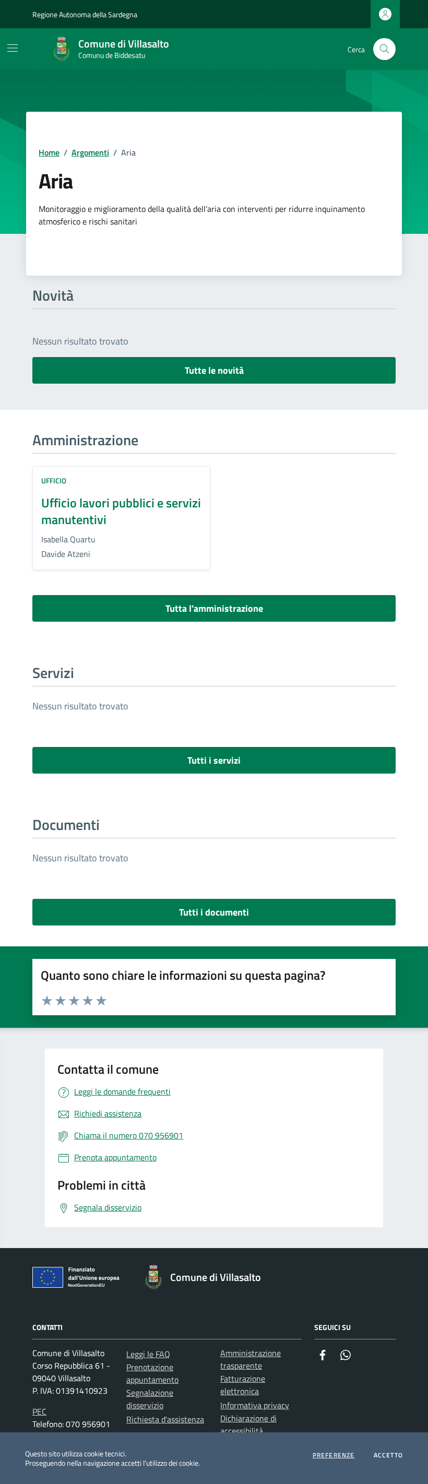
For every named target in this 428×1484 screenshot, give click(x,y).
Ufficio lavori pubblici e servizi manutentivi (121, 511)
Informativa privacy (254, 1405)
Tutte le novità (214, 370)
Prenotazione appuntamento (152, 1373)
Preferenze (334, 1455)
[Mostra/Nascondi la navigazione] (12, 48)
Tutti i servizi (214, 760)
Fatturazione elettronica (242, 1384)
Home (49, 152)
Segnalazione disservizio (149, 1398)
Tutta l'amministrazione (214, 608)
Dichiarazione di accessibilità (248, 1424)
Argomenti (90, 152)
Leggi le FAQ (148, 1354)
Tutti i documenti (214, 912)
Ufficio (53, 480)
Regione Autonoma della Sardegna (84, 14)
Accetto (388, 1455)
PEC (39, 1411)
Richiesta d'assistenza (165, 1419)
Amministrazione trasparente (250, 1359)
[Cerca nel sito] (384, 49)
